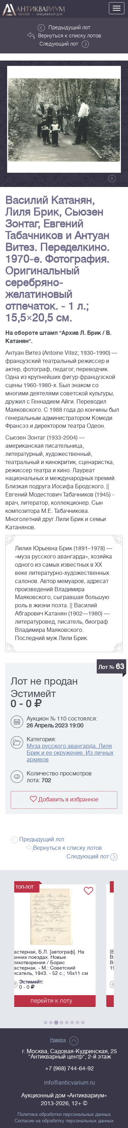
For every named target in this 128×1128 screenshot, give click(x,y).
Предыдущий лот (69, 27)
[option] (64, 119)
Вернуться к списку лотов (69, 35)
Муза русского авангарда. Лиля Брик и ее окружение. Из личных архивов (70, 753)
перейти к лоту (77, 1000)
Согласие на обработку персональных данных (64, 1121)
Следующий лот (58, 43)
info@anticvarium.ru (69, 1083)
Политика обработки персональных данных (64, 1114)
